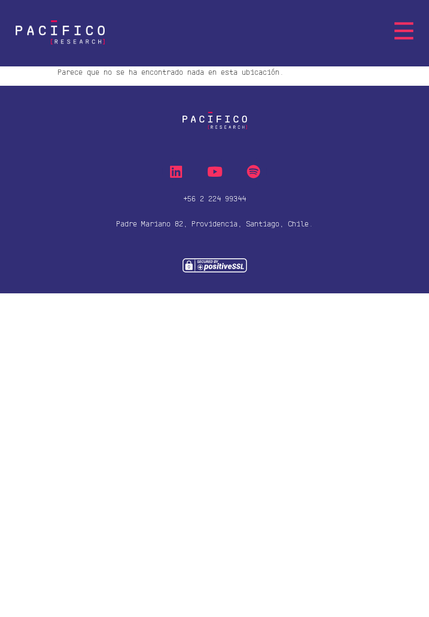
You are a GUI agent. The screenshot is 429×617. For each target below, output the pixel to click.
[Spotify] (253, 171)
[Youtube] (214, 171)
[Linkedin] (175, 171)
